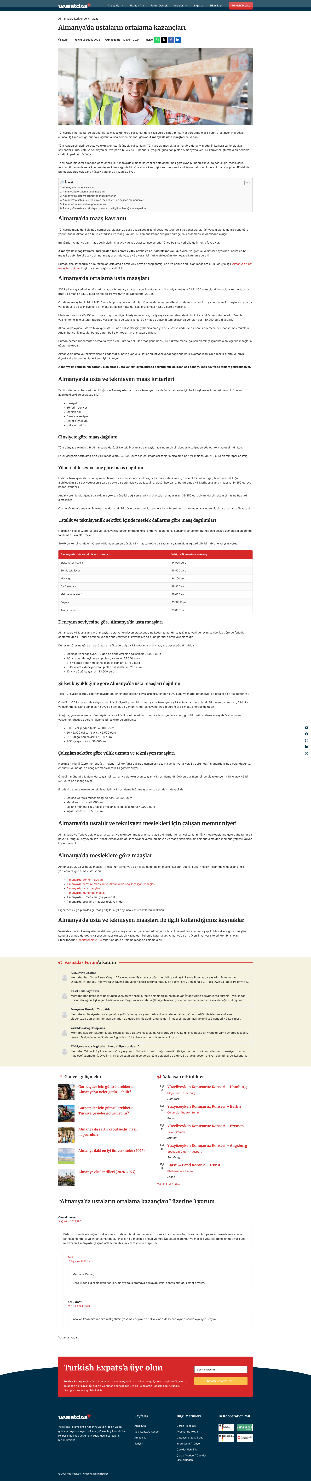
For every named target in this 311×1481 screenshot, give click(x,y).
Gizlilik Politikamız (141, 1385)
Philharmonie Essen (180, 1171)
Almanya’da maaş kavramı (78, 187)
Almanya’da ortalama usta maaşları (84, 191)
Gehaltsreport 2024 (89, 940)
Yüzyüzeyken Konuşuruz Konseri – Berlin (204, 1106)
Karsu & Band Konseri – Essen (193, 1165)
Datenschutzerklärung (190, 1437)
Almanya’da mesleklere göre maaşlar (85, 204)
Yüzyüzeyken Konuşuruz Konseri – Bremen (205, 1126)
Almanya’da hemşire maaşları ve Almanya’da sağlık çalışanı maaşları (111, 884)
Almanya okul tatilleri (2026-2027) (107, 1172)
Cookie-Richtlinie (187, 1449)
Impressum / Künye (188, 1443)
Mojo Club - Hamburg (181, 1093)
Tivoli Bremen (176, 1132)
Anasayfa (140, 1425)
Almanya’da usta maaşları (83, 888)
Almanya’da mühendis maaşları (87, 892)
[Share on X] (164, 40)
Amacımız (140, 1437)
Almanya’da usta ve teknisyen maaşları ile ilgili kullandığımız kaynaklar (105, 208)
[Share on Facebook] (171, 40)
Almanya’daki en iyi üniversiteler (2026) (111, 1151)
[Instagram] (306, 740)
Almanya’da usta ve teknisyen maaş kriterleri (89, 195)
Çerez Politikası (186, 1425)
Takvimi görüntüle (168, 1184)
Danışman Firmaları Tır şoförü (90, 1009)
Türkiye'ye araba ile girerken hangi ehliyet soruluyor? (105, 1046)
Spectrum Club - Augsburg (184, 1151)
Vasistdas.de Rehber (147, 1431)
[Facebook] (306, 727)
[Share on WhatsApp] (157, 40)
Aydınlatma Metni (187, 1431)
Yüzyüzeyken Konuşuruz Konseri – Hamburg (207, 1087)
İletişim (138, 1443)
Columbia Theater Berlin (183, 1112)
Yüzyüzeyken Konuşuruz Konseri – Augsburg (207, 1145)
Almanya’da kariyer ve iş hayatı (78, 18)
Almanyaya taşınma (83, 972)
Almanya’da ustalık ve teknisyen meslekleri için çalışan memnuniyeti (103, 200)
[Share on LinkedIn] (178, 40)
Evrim (65, 39)
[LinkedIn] (306, 747)
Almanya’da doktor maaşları (85, 879)
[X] (306, 753)
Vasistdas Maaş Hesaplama (88, 1028)
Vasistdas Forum (81, 962)
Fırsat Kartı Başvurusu (85, 991)
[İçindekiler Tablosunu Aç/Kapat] (245, 182)
